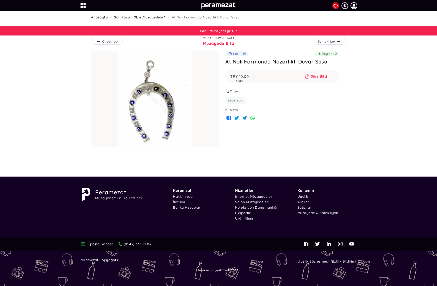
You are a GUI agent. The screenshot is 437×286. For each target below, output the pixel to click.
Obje (234, 91)
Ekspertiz (243, 213)
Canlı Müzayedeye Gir (218, 31)
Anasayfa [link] (99, 17)
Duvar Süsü (236, 100)
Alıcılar (303, 202)
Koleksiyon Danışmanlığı (256, 207)
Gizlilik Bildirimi (343, 261)
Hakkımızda (183, 196)
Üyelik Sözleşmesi (313, 261)
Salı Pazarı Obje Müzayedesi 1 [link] (139, 17)
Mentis (233, 270)
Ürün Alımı (244, 218)
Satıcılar (304, 207)
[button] (354, 5)
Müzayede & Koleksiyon (317, 213)
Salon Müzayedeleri (252, 202)
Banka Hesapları (187, 207)
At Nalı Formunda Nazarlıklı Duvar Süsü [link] (205, 17)
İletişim (179, 202)
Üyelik (302, 196)
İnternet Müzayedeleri (254, 196)
